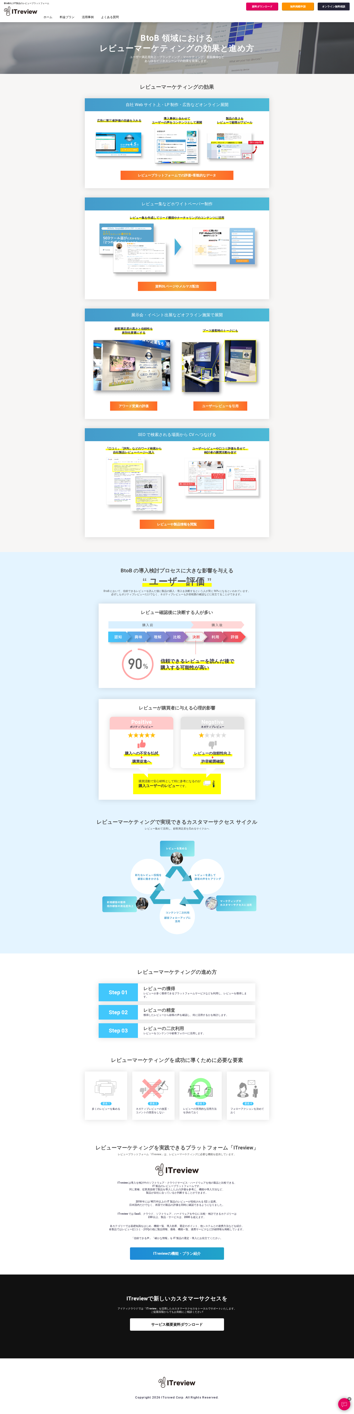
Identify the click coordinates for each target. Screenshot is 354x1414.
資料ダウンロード (262, 6)
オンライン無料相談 (333, 6)
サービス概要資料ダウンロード (177, 1324)
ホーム (48, 17)
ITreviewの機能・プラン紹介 (177, 1253)
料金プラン (67, 17)
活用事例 (88, 17)
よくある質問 (110, 17)
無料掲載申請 (298, 6)
